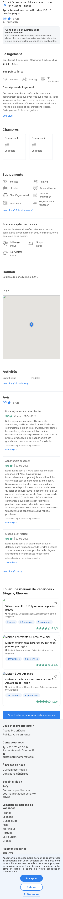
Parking (33, 79)
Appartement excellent (17, 460)
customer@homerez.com (18, 756)
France (7, 812)
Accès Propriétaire (14, 730)
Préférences (31, 894)
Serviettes (16, 251)
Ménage (15, 242)
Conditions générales (15, 773)
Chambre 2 (38, 138)
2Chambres (35, 60)
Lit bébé (14, 188)
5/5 (5, 18)
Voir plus (8, 115)
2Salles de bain (49, 60)
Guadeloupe (10, 820)
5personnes (22, 60)
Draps (39, 242)
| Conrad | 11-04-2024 (24, 416)
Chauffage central (19, 195)
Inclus (13, 245)
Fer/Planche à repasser (46, 203)
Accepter (31, 878)
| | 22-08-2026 (21, 465)
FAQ (5, 786)
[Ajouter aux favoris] (56, 603)
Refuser (31, 887)
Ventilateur (15, 203)
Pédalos (36, 378)
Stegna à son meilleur (16, 533)
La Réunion (9, 836)
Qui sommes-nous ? (15, 769)
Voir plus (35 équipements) (18, 210)
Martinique (9, 828)
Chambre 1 (11, 138)
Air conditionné (53, 79)
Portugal (8, 832)
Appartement (9, 60)
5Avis (16, 18)
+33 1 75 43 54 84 (18, 747)
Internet (14, 79)
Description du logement (18, 87)
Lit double (10, 150)
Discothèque (9, 378)
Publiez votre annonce (17, 734)
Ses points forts (13, 71)
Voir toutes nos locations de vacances (31, 715)
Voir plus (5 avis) (12, 571)
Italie (5, 824)
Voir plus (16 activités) (15, 383)
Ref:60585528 (10, 22)
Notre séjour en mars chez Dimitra (23, 411)
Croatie (7, 840)
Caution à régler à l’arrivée (17, 276)
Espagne (8, 816)
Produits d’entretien (45, 195)
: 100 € (34, 276)
